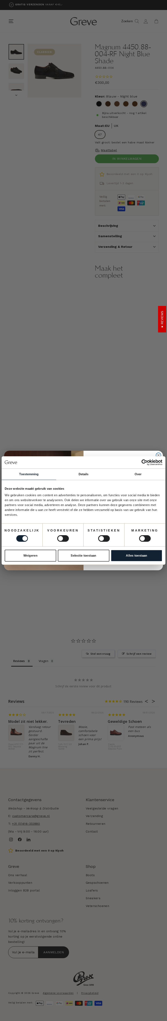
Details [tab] (84, 474)
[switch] (63, 538)
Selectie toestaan (83, 555)
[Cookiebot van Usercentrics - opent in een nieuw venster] (144, 462)
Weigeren (30, 555)
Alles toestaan (136, 555)
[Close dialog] (158, 455)
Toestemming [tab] (28, 474)
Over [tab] (138, 474)
